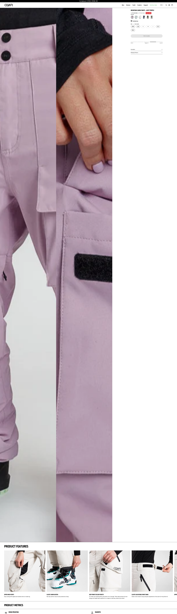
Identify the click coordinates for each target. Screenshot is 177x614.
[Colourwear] (8, 5)
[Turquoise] (136, 17)
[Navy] (143, 17)
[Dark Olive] (147, 17)
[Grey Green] (151, 17)
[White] (140, 17)
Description (133, 49)
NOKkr (161, 5)
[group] (88, 1)
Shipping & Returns (134, 52)
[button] (166, 5)
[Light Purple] (132, 17)
